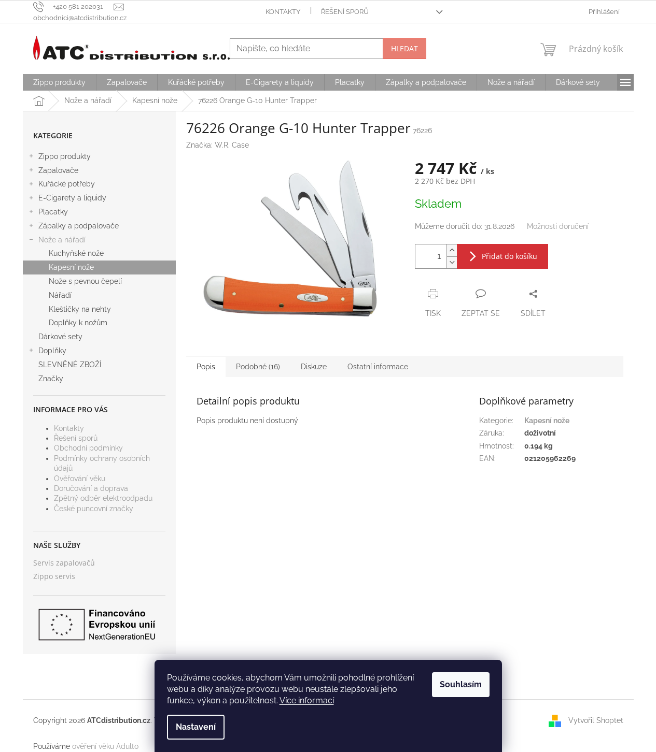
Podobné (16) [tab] (258, 367)
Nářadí (60, 295)
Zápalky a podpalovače (78, 226)
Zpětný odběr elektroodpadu (103, 498)
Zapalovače (58, 170)
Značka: (217, 145)
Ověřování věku (79, 478)
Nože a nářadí (62, 240)
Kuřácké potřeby (66, 184)
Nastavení (196, 727)
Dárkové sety (60, 336)
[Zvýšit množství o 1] (451, 250)
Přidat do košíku (509, 256)
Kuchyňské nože (76, 253)
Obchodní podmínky (88, 448)
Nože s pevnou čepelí (85, 281)
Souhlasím (461, 684)
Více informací (307, 700)
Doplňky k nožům (78, 323)
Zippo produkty (64, 156)
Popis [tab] (206, 367)
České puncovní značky (93, 508)
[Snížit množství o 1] (451, 262)
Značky (50, 378)
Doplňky (52, 350)
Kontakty (283, 12)
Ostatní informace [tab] (377, 367)
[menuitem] (59, 82)
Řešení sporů (345, 12)
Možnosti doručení (558, 226)
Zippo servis (54, 576)
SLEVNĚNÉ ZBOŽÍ (69, 364)
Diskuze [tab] (314, 367)
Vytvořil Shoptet (595, 720)
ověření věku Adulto (105, 746)
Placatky (53, 212)
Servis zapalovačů (64, 563)
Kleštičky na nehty (80, 309)
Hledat (404, 48)
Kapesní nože (71, 267)
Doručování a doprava (91, 488)
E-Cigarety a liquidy (72, 198)
